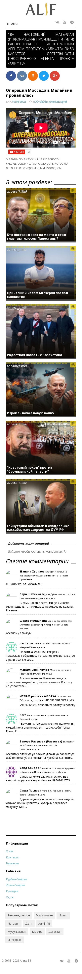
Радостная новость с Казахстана (34, 355)
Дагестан (54, 931)
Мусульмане (44, 915)
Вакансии (12, 863)
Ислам (63, 915)
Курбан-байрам (16, 879)
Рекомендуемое (19, 915)
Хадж (10, 897)
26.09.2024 (20, 191)
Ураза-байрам (15, 885)
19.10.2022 (19, 101)
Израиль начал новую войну (30, 413)
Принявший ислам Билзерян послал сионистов (37, 295)
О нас (10, 851)
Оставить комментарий (51, 101)
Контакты (12, 857)
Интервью (14, 940)
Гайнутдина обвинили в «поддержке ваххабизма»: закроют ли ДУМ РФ (38, 528)
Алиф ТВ (44, 923)
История (13, 923)
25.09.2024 (20, 365)
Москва (37, 931)
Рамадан (12, 891)
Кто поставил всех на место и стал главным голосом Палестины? (36, 237)
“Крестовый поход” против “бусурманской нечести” (29, 469)
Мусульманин (17, 931)
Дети (28, 923)
